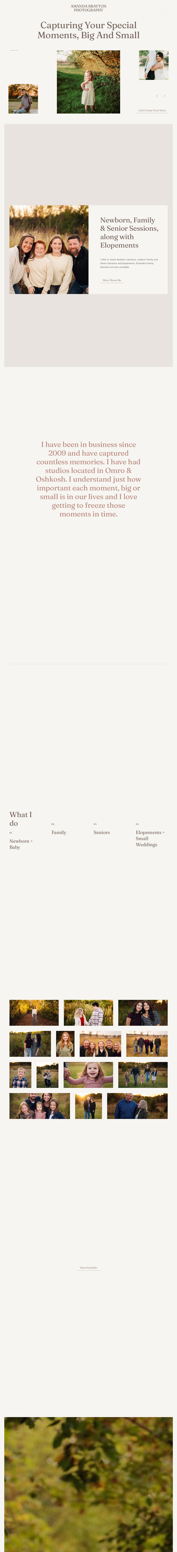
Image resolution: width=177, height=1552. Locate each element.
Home (9, 8)
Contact (167, 8)
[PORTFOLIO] (162, 8)
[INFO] (20, 8)
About (14, 8)
